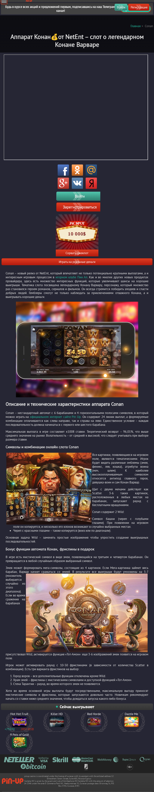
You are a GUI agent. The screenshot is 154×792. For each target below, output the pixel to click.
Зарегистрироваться (80, 207)
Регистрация (139, 7)
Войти (121, 7)
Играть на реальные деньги (77, 262)
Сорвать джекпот (77, 253)
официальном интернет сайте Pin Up (55, 417)
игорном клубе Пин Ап (71, 277)
